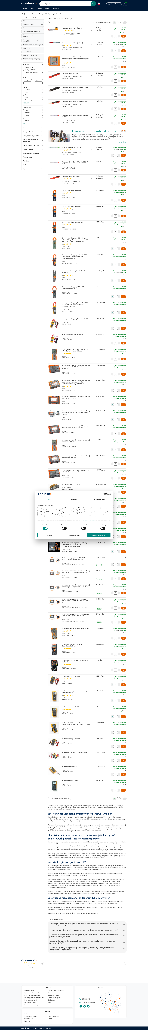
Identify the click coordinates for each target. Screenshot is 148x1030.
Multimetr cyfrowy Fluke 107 (70, 780)
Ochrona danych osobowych (56, 993)
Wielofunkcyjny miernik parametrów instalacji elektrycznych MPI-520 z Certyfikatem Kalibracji (76, 367)
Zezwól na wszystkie (98, 535)
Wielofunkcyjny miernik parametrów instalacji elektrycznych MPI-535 (76, 457)
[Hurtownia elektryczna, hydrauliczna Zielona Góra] (102, 1003)
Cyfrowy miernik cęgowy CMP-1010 (72, 222)
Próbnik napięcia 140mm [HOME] (72, 28)
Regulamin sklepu (29, 990)
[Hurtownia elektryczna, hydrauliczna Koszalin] (103, 994)
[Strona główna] (22, 14)
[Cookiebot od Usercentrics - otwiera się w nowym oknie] (103, 494)
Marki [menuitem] (32, 8)
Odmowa (49, 535)
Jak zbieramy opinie (53, 995)
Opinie (50, 1019)
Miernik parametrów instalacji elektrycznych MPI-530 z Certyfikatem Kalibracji (75, 471)
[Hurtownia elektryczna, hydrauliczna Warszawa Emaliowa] (114, 1001)
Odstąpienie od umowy (31, 1005)
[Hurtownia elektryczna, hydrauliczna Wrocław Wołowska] (105, 1005)
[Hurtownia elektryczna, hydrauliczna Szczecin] (100, 997)
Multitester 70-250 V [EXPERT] (71, 147)
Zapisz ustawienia (74, 535)
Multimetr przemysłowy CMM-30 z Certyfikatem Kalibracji (72, 645)
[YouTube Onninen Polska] (88, 1006)
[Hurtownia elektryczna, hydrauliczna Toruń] (109, 999)
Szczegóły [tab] (74, 499)
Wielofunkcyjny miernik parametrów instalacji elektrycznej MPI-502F (76, 441)
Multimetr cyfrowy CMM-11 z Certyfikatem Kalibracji (75, 661)
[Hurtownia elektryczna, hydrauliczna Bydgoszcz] (108, 998)
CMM (68, 633)
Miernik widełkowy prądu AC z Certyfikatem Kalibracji (75, 272)
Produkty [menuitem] (25, 8)
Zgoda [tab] (48, 499)
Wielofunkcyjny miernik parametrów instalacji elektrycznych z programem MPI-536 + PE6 (76, 586)
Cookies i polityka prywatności (57, 990)
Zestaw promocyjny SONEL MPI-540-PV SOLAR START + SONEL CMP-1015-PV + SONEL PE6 (76, 601)
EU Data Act (52, 1000)
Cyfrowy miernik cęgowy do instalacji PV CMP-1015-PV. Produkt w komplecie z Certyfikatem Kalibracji (74, 256)
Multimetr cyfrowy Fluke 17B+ (71, 739)
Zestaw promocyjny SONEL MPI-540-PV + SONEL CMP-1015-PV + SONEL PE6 (74, 558)
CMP (68, 246)
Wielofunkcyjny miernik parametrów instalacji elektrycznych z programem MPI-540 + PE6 (76, 571)
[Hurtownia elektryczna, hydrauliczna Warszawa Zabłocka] (115, 1001)
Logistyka (27, 1021)
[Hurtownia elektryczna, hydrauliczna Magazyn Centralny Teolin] (111, 1003)
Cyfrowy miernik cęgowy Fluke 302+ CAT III (75, 319)
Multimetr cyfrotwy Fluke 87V (71, 767)
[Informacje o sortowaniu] (93, 22)
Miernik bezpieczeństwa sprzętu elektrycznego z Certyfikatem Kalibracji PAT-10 (75, 58)
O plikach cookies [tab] (99, 499)
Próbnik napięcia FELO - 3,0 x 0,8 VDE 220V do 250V (75, 116)
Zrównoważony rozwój (30, 1016)
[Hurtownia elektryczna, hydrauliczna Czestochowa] (111, 1007)
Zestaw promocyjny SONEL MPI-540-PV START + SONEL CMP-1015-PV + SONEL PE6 (76, 615)
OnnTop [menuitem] (39, 8)
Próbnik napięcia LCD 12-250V (71, 176)
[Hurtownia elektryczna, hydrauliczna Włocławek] (110, 1000)
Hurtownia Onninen (31, 14)
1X (67, 681)
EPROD (69, 309)
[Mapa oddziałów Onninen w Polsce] (110, 1013)
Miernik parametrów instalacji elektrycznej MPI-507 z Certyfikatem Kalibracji (75, 350)
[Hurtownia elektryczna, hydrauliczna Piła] (105, 998)
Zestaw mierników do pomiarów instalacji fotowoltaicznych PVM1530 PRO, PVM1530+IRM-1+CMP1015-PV (74, 544)
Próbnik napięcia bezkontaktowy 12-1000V (75, 87)
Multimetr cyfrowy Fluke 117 (70, 707)
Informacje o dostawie (30, 1000)
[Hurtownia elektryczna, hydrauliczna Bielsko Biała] (110, 1010)
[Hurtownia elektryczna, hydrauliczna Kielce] (114, 1006)
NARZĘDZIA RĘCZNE (76, 33)
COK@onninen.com (88, 1003)
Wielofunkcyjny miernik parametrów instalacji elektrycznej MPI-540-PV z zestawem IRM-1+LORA (76, 412)
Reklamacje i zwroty (30, 1002)
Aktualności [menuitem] (55, 8)
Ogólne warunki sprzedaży (31, 993)
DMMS (68, 712)
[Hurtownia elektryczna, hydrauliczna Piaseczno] (114, 1002)
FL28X (68, 756)
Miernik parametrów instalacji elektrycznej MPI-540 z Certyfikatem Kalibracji (75, 426)
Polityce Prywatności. (88, 520)
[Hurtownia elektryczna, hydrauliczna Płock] (112, 1001)
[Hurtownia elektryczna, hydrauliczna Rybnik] (109, 1009)
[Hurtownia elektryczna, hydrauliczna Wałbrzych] (104, 1007)
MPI (68, 372)
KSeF (49, 1002)
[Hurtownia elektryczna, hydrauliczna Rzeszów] (117, 1009)
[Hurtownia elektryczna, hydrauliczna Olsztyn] (113, 996)
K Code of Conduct (53, 1016)
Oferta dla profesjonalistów (32, 995)
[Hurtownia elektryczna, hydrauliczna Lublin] (118, 1005)
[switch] (64, 528)
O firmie (26, 1014)
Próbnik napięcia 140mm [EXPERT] (72, 43)
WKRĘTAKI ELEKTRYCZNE (71, 120)
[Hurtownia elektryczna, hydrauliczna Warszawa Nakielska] (114, 1001)
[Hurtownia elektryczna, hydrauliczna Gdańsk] (109, 994)
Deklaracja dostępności (54, 998)
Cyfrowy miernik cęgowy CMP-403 (72, 190)
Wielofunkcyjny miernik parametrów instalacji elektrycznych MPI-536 (76, 397)
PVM (68, 549)
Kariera (50, 1014)
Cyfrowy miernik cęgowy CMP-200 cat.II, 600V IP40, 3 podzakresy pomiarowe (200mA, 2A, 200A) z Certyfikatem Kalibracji (76, 239)
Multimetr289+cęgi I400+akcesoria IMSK (74, 753)
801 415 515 (86, 999)
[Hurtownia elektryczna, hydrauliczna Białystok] (119, 998)
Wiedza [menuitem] (47, 8)
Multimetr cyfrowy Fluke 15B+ (71, 676)
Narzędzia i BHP (44, 14)
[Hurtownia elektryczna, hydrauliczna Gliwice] (109, 1008)
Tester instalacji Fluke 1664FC (71, 484)
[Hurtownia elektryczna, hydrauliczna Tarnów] (114, 1009)
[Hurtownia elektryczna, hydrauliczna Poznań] (105, 1001)
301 (68, 338)
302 (68, 322)
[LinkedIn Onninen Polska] (84, 1006)
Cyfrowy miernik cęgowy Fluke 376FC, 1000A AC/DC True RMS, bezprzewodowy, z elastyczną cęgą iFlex (75, 304)
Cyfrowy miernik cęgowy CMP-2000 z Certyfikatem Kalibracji (73, 288)
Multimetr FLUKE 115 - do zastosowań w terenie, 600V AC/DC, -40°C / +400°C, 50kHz (76, 723)
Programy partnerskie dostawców (34, 998)
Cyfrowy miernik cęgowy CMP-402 (72, 206)
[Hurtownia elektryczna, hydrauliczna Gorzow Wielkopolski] (101, 1000)
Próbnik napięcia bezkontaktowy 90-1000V (75, 101)
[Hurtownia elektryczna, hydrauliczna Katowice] (110, 1009)
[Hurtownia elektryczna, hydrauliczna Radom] (115, 1004)
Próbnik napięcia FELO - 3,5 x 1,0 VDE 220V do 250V (76, 163)
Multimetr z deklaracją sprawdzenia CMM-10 (75, 628)
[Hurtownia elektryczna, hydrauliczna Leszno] (105, 1003)
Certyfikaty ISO (28, 1019)
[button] (93, 3)
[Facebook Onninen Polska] (80, 1006)
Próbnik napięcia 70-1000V (70, 73)
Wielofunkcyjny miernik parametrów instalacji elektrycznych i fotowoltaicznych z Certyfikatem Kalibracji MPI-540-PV (76, 382)
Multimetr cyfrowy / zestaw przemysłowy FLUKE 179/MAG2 (74, 692)
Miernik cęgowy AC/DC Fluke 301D (72, 335)
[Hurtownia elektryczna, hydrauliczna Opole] (108, 1007)
